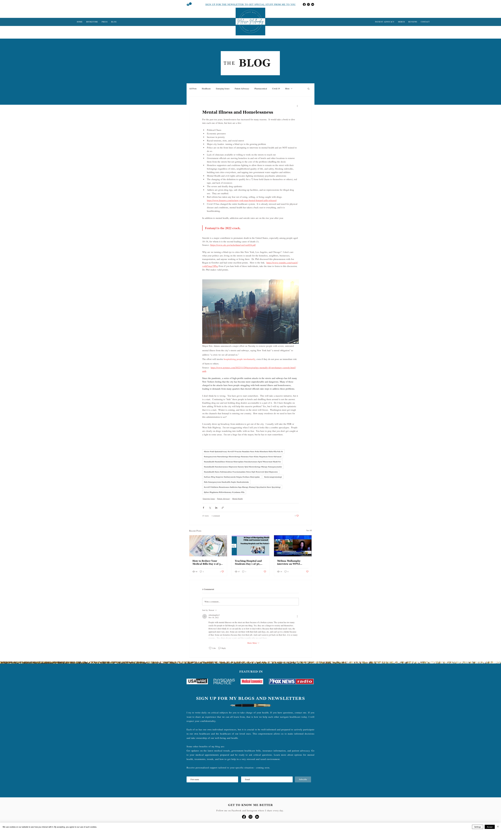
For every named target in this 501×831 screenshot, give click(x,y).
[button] (189, 4)
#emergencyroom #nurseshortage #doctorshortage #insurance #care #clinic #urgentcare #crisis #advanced (242, 456)
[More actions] (297, 105)
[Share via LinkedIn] (216, 507)
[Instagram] (308, 4)
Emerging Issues (222, 88)
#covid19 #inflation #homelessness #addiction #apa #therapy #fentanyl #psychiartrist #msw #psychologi (242, 487)
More (287, 88)
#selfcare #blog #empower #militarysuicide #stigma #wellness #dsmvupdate (232, 477)
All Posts (193, 88)
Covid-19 (276, 88)
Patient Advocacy (242, 88)
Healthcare (206, 88)
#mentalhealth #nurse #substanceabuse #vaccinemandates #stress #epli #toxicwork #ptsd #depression (241, 472)
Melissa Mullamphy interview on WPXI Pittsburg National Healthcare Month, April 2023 (291, 562)
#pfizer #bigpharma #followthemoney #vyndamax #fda (224, 492)
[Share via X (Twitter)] (210, 507)
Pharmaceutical (260, 88)
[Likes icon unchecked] (210, 648)
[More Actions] (297, 616)
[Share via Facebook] (203, 507)
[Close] (497, 827)
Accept (490, 827)
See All (309, 530)
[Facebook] (304, 4)
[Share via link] (222, 507)
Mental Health (237, 498)
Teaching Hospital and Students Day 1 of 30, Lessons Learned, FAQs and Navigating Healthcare (249, 562)
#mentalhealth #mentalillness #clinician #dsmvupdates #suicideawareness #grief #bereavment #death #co (242, 461)
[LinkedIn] (312, 4)
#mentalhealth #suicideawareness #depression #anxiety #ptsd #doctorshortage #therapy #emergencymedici (243, 466)
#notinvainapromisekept (273, 477)
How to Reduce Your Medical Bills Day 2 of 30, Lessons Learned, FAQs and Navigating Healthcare (207, 562)
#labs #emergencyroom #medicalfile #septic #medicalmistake (226, 482)
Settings (477, 827)
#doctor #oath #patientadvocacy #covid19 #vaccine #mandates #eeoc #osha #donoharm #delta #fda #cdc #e (243, 451)
